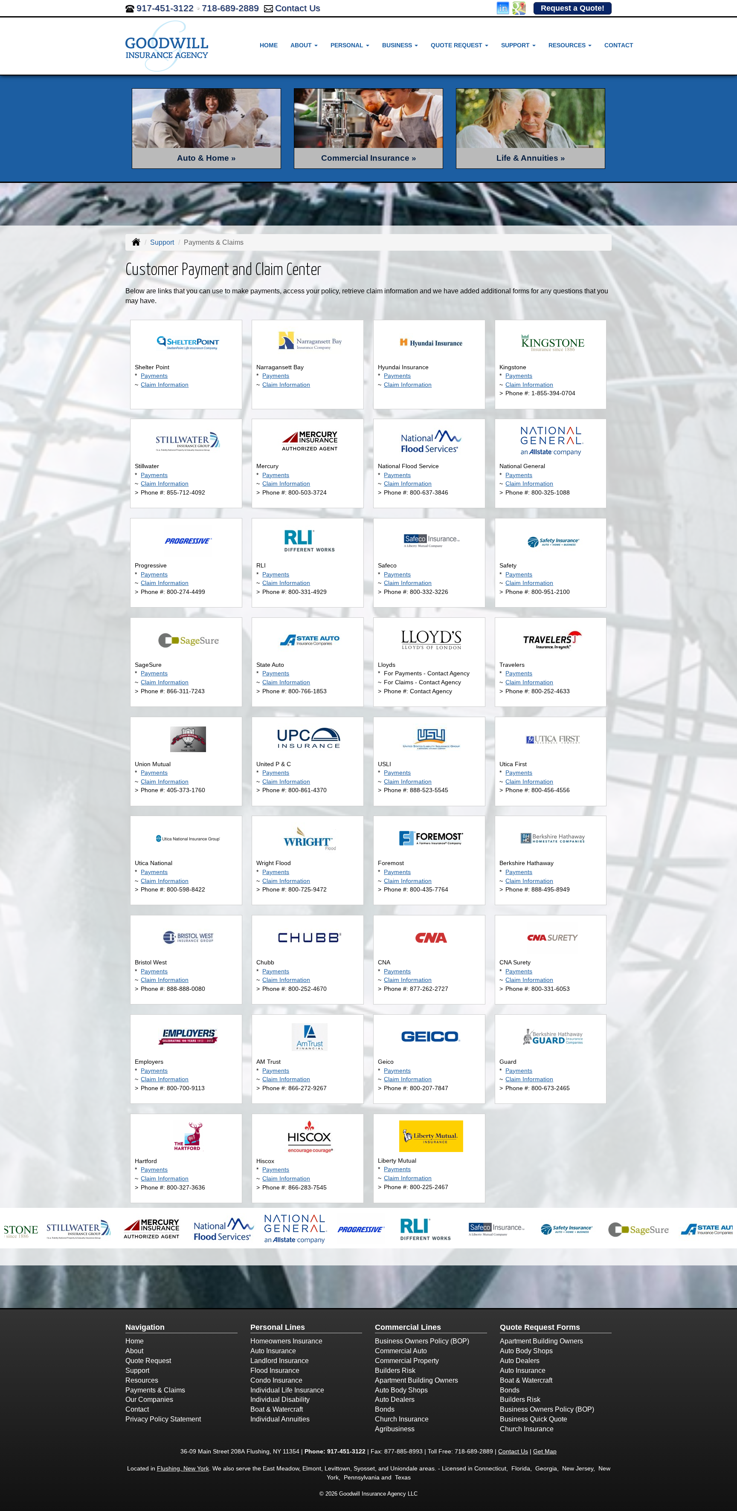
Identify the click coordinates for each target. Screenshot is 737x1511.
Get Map (545, 1451)
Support (162, 242)
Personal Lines (277, 1327)
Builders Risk (395, 1370)
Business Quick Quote (533, 1419)
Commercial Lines (408, 1327)
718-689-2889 (230, 8)
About (134, 1351)
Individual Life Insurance (287, 1390)
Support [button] (516, 45)
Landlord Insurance (279, 1360)
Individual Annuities (280, 1419)
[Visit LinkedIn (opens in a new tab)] (503, 7)
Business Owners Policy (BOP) (422, 1341)
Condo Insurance (276, 1380)
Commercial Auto (401, 1351)
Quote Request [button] (457, 45)
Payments (154, 375)
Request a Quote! (572, 8)
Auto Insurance (273, 1351)
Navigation (145, 1327)
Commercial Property (407, 1360)
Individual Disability (280, 1399)
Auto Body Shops (401, 1390)
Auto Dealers (395, 1399)
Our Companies (149, 1399)
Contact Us (297, 8)
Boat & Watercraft (276, 1409)
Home (269, 45)
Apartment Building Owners (416, 1380)
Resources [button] (567, 45)
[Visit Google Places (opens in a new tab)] (519, 7)
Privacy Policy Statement (163, 1419)
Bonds (385, 1409)
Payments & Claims (155, 1390)
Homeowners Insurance (286, 1341)
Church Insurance (402, 1419)
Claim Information (165, 384)
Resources (141, 1380)
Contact (618, 45)
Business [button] (398, 45)
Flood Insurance (274, 1370)
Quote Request (148, 1360)
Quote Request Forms (540, 1327)
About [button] (301, 45)
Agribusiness (395, 1429)
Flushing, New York (183, 1468)
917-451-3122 (165, 8)
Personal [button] (348, 45)
